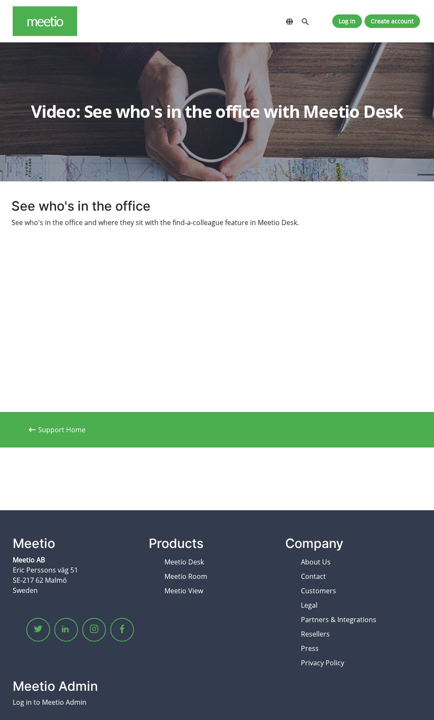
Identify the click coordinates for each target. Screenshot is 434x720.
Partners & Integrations (338, 619)
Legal (309, 605)
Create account (392, 21)
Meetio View (183, 590)
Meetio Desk (184, 562)
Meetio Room (185, 576)
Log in (347, 21)
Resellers (315, 634)
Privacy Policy (322, 662)
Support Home (62, 429)
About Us (316, 562)
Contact (313, 576)
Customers (318, 590)
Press (310, 648)
